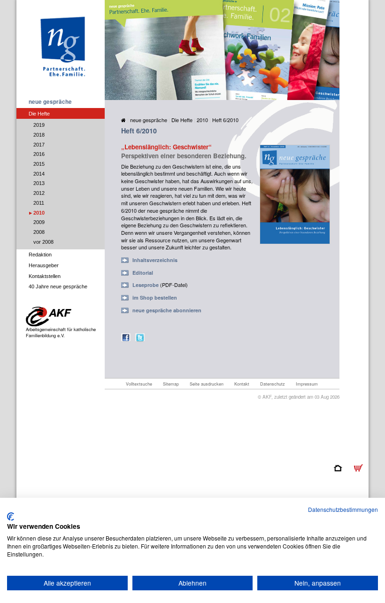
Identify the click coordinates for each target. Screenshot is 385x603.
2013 (39, 183)
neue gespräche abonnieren (166, 310)
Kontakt (241, 384)
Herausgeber (44, 265)
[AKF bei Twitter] (140, 336)
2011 (38, 203)
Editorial (142, 272)
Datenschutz (272, 384)
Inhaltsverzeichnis (154, 259)
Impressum (307, 384)
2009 (39, 222)
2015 (39, 164)
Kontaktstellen (45, 276)
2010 (39, 213)
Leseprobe (145, 284)
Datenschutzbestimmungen (343, 509)
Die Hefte (39, 113)
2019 (39, 125)
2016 (39, 154)
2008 (39, 232)
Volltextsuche (139, 384)
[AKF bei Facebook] (126, 336)
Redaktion (40, 254)
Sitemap (171, 384)
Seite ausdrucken (206, 384)
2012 (39, 193)
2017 (39, 144)
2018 (39, 135)
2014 (39, 174)
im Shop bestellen (154, 297)
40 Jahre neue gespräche (58, 286)
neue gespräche (50, 102)
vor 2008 (43, 242)
